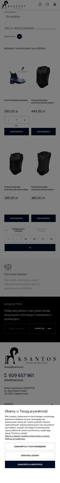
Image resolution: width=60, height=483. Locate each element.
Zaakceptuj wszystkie (30, 464)
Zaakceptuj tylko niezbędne (30, 446)
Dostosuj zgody (30, 455)
